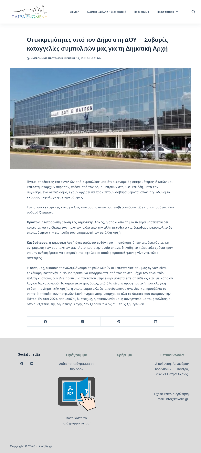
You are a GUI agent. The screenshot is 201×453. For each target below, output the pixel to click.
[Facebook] (45, 322)
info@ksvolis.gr (176, 399)
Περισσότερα (165, 11)
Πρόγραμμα (141, 11)
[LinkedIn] (155, 322)
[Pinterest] (119, 322)
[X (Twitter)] (82, 322)
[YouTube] (32, 363)
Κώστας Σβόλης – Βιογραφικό (106, 11)
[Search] (193, 12)
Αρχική (74, 11)
